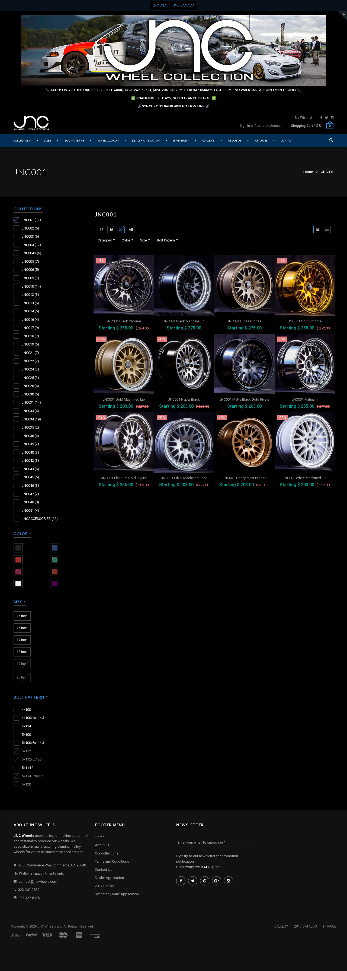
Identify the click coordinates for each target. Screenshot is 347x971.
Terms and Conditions (112, 861)
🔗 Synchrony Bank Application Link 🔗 (173, 106)
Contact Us (103, 870)
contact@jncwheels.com (37, 881)
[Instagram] (332, 117)
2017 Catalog (105, 886)
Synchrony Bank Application (117, 894)
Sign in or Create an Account (261, 126)
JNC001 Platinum (304, 399)
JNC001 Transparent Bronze (244, 478)
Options (125, 329)
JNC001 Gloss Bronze (244, 321)
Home (308, 172)
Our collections (106, 853)
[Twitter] (326, 117)
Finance (329, 926)
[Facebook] (321, 117)
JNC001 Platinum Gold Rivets (123, 478)
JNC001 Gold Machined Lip (123, 399)
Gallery (281, 926)
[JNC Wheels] (31, 123)
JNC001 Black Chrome (123, 321)
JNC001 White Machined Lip (305, 478)
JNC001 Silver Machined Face (184, 478)
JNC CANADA (184, 5)
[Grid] (317, 229)
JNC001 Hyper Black (184, 399)
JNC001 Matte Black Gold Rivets (244, 399)
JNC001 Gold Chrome (305, 321)
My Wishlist (303, 118)
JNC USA (159, 5)
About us (102, 845)
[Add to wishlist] (149, 260)
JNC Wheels (47, 926)
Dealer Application (109, 878)
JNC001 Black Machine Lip (184, 321)
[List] (327, 229)
